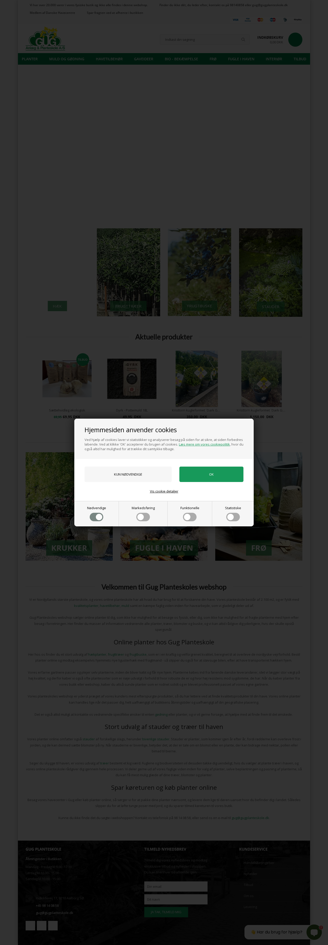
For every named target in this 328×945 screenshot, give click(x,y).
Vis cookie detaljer (164, 491)
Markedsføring (143, 508)
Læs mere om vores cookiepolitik (204, 444)
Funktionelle (189, 508)
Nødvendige (96, 508)
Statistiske (233, 508)
